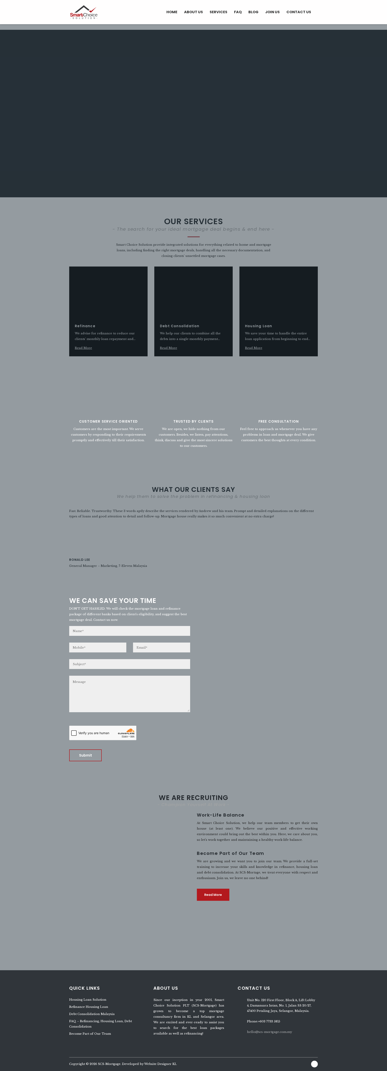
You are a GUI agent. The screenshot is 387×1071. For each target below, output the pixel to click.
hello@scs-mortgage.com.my (269, 1032)
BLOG (253, 12)
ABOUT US (193, 12)
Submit (85, 755)
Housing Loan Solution (87, 1000)
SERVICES (218, 12)
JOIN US (272, 12)
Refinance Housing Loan (88, 1007)
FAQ (238, 12)
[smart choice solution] (83, 12)
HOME (171, 12)
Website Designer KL (160, 1064)
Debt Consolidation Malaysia (92, 1014)
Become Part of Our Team (90, 1034)
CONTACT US (298, 12)
